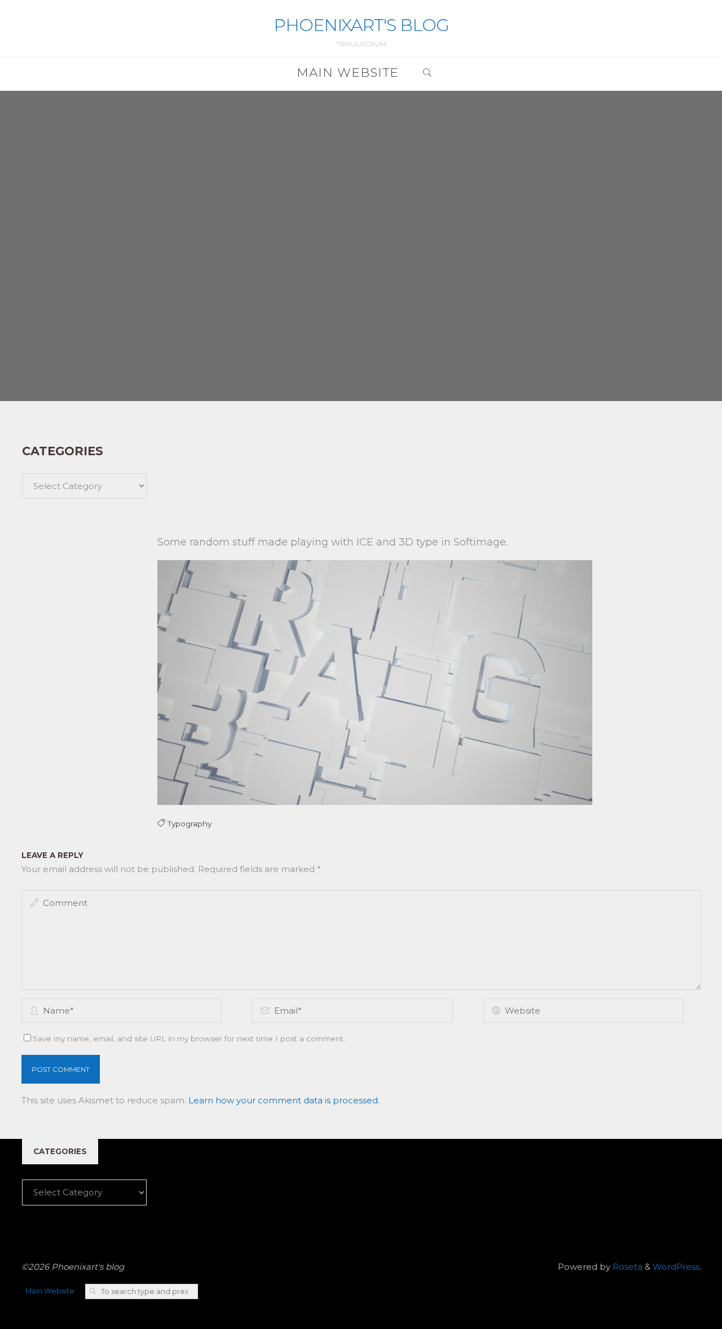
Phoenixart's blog (361, 25)
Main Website (49, 1291)
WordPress (676, 1266)
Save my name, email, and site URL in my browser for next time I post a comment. (189, 1038)
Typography (189, 824)
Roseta (626, 1266)
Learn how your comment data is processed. (284, 1100)
